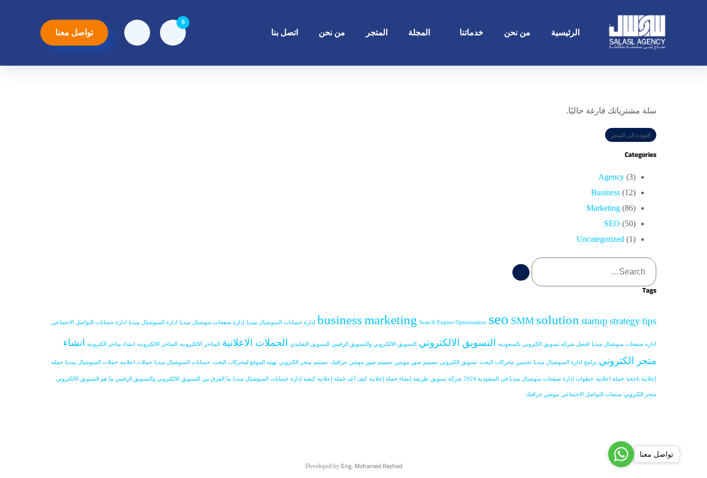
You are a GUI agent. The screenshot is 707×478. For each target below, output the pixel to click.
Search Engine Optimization (453, 322)
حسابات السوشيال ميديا (182, 362)
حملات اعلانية (136, 362)
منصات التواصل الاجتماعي (591, 394)
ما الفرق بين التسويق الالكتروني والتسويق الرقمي (173, 379)
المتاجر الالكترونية (200, 344)
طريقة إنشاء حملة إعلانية (399, 379)
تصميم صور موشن (416, 362)
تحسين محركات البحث (505, 362)
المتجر (377, 32)
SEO (612, 223)
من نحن (517, 32)
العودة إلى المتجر (631, 135)
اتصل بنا (284, 32)
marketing (390, 320)
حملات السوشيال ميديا (91, 362)
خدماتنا (471, 32)
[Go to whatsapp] (621, 454)
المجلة (419, 32)
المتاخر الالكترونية (157, 344)
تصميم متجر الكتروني (303, 362)
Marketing (603, 208)
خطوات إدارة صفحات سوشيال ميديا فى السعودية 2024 (529, 379)
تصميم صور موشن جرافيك (361, 362)
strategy (625, 320)
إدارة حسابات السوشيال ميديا (280, 322)
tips (649, 320)
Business (605, 192)
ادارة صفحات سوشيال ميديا (624, 344)
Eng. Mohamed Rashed (371, 466)
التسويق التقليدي (310, 344)
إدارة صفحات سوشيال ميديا (212, 322)
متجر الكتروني (640, 394)
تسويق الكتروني (458, 362)
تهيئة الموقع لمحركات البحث (244, 362)
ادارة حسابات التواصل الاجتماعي (89, 322)
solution (557, 320)
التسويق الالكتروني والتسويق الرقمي (374, 344)
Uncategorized (600, 239)
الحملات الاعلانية (255, 342)
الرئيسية (565, 32)
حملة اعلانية (610, 379)
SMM (522, 320)
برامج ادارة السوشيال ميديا (565, 362)
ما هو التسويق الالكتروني (84, 379)
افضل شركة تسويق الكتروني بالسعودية (544, 344)
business (339, 320)
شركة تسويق (446, 379)
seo (499, 319)
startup (594, 320)
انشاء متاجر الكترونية (111, 344)
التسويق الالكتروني (457, 342)
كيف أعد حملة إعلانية (342, 379)
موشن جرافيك (542, 394)
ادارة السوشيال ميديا (153, 322)
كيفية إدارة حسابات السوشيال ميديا (274, 379)
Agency (611, 176)
